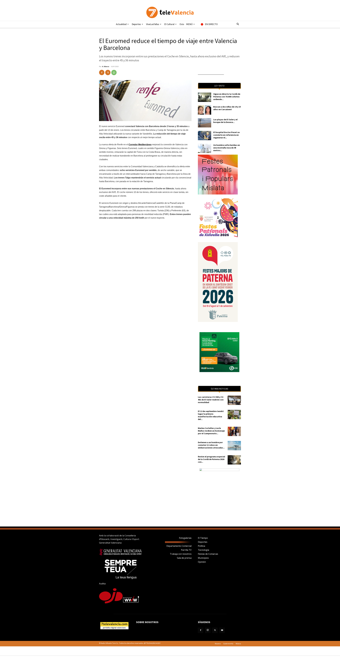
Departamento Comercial (179, 545)
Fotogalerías (185, 537)
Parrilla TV (186, 549)
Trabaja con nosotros (181, 553)
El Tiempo (203, 537)
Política (201, 545)
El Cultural (169, 24)
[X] (107, 72)
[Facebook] (101, 72)
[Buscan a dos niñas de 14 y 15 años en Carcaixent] (204, 110)
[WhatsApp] (114, 72)
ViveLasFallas (152, 24)
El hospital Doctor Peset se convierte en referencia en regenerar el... (226, 135)
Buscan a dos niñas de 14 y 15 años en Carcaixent (227, 108)
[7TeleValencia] (170, 12)
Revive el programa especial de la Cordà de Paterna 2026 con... (211, 459)
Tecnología (203, 549)
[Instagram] (207, 630)
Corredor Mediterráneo (140, 144)
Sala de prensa (184, 557)
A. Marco (105, 66)
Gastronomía (228, 644)
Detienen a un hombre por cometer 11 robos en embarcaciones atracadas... (211, 445)
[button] (238, 24)
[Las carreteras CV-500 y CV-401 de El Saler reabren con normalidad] (234, 400)
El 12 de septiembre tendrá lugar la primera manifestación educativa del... (211, 415)
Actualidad (121, 24)
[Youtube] (222, 630)
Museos (218, 644)
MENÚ (189, 24)
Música (238, 644)
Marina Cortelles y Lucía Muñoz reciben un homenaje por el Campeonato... (211, 431)
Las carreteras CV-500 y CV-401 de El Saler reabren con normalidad (211, 400)
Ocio (182, 24)
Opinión (202, 561)
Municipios (203, 557)
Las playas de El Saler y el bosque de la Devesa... (225, 120)
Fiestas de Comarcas (208, 553)
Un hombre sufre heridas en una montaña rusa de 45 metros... (226, 148)
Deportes (136, 24)
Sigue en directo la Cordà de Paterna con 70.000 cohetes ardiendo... (226, 97)
